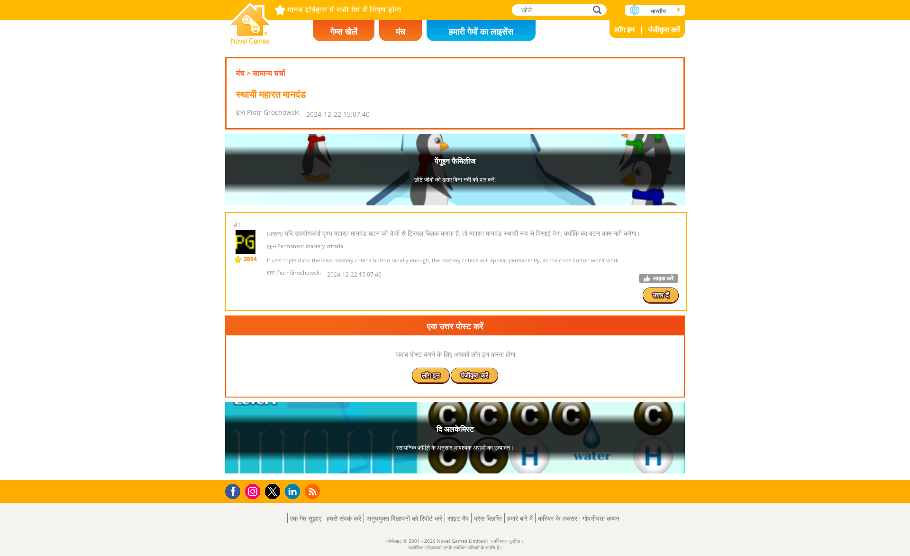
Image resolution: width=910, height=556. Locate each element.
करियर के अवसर (557, 518)
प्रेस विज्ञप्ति (488, 518)
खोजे (597, 10)
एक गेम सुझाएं (305, 518)
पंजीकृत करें (664, 29)
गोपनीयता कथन (600, 518)
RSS (313, 491)
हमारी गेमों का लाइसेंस (481, 31)
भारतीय (658, 11)
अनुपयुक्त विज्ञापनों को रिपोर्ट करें (404, 518)
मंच (400, 31)
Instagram (254, 491)
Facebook (235, 490)
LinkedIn (294, 492)
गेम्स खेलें (343, 31)
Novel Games (250, 20)
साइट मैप (458, 518)
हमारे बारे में (520, 518)
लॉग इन (624, 29)
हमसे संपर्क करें (344, 518)
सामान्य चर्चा (269, 73)
